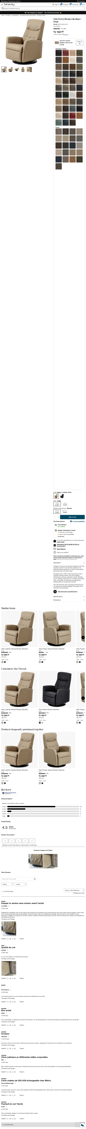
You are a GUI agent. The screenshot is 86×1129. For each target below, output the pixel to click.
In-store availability (78, 521)
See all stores (61, 536)
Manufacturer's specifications (67, 591)
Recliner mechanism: (62, 508)
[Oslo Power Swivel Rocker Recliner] (57, 628)
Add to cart (72, 517)
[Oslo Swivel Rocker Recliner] (57, 689)
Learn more (60, 542)
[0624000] (77, 662)
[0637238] (5, 662)
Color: (55, 492)
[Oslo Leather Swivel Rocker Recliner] (19, 628)
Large (6, 659)
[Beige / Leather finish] (56, 496)
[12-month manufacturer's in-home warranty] (54, 542)
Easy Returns (61, 549)
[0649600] (42, 723)
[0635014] (2, 662)
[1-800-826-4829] (78, 1)
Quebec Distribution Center (11, 1)
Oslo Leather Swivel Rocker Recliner (14, 649)
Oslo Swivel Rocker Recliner (49, 709)
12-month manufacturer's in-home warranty (70, 540)
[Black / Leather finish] (62, 496)
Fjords (55, 24)
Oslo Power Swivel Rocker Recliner (52, 649)
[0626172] (40, 662)
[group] (25, 42)
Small (3, 659)
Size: (57, 501)
